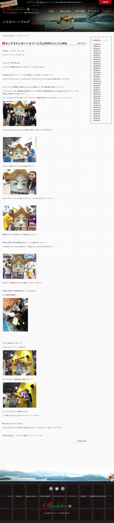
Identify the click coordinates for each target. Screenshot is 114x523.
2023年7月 (96, 51)
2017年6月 (96, 77)
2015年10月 (97, 96)
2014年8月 (96, 114)
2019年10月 (97, 59)
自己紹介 (19, 496)
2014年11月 (97, 107)
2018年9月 (96, 68)
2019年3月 (96, 62)
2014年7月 (96, 116)
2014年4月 (96, 120)
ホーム (10, 496)
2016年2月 (96, 90)
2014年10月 (97, 109)
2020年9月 (96, 55)
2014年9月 (96, 112)
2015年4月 (96, 99)
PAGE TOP (82, 441)
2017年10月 (97, 72)
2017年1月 (96, 79)
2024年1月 (96, 48)
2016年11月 (97, 81)
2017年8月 (96, 75)
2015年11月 (97, 94)
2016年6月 (96, 85)
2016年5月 (96, 88)
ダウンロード (72, 496)
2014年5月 (96, 118)
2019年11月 (97, 57)
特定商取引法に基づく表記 (98, 496)
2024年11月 (97, 44)
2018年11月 (97, 64)
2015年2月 (96, 101)
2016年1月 (96, 92)
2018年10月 (97, 66)
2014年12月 (97, 105)
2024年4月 (96, 46)
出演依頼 (83, 496)
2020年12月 (97, 53)
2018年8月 (96, 70)
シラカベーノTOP (7, 35)
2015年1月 (96, 103)
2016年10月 (97, 83)
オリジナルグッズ (59, 496)
